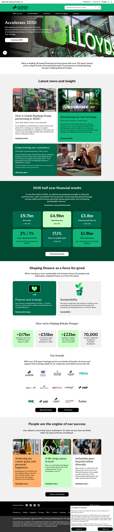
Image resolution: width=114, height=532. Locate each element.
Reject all (105, 529)
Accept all (79, 529)
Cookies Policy (107, 525)
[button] (5, 53)
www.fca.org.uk (51, 526)
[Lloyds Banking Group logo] (20, 7)
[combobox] (79, 7)
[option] (52, 52)
